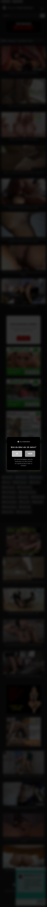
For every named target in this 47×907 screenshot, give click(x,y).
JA (17, 454)
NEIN (30, 454)
